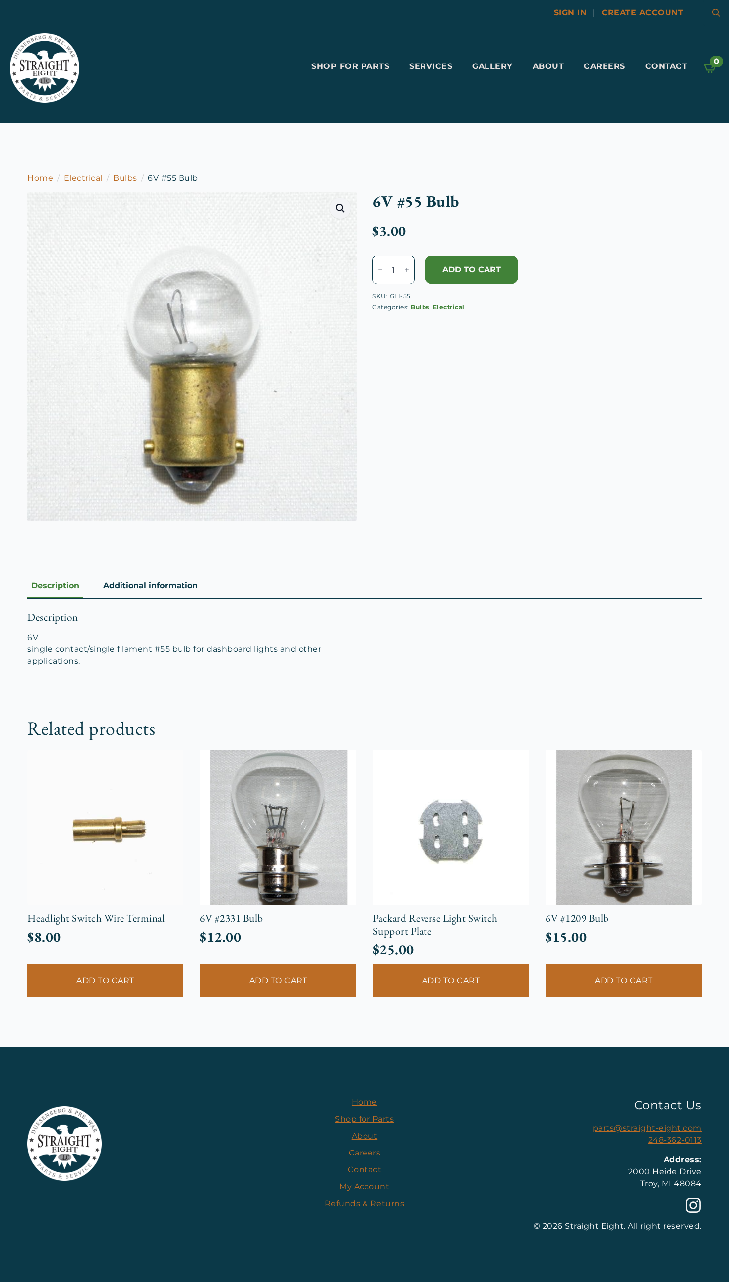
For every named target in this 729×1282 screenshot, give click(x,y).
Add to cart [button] (105, 980)
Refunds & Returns (365, 1203)
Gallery (492, 66)
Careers (604, 66)
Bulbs (125, 178)
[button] (340, 208)
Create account (642, 12)
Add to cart (471, 269)
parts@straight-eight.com (647, 1128)
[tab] (55, 586)
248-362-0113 (675, 1140)
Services (430, 66)
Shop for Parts (350, 66)
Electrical (83, 178)
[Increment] (406, 270)
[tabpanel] (364, 639)
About (548, 66)
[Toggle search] (716, 13)
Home (40, 178)
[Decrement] (380, 270)
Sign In (570, 12)
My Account (364, 1186)
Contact (666, 66)
